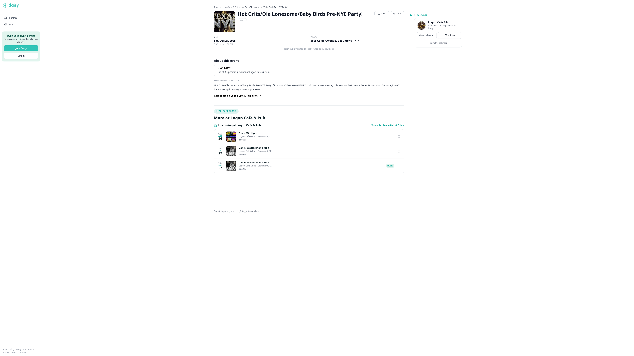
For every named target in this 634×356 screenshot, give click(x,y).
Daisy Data (21, 349)
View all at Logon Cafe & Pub (387, 125)
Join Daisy (21, 48)
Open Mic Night (248, 133)
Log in (21, 55)
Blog (12, 349)
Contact (31, 349)
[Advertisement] (434, 71)
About (5, 349)
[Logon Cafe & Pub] (421, 25)
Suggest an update (250, 211)
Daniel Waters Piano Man (254, 147)
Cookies (22, 352)
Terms (14, 352)
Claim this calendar (438, 43)
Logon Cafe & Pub (230, 7)
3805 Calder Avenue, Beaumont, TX (335, 41)
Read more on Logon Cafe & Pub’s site (236, 95)
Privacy (6, 352)
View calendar (427, 35)
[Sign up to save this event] (399, 136)
